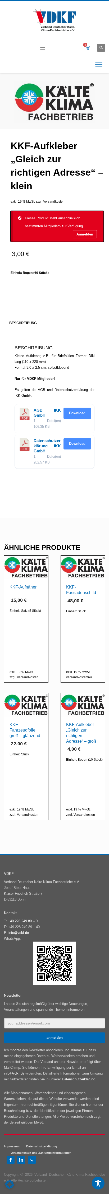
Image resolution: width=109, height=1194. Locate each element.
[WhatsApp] (32, 1160)
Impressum (12, 1146)
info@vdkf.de (18, 933)
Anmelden (84, 234)
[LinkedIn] (21, 1160)
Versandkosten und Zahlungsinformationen (41, 1152)
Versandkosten (54, 201)
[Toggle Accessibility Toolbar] (98, 1183)
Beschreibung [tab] (23, 323)
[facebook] (11, 1160)
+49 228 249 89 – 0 (23, 921)
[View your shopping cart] (88, 47)
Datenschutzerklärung (78, 1079)
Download (77, 413)
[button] (9, 1184)
